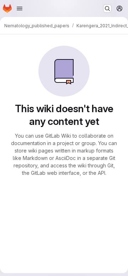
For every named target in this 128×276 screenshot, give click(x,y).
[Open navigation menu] (19, 8)
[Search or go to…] (107, 8)
